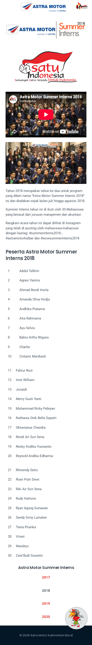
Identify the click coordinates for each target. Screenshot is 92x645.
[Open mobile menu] (5, 6)
